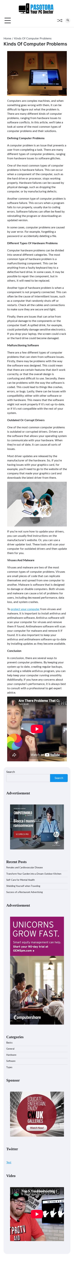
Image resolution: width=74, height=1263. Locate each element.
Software (10, 1061)
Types (9, 1067)
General (10, 1049)
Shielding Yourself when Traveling (23, 886)
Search (10, 771)
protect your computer (25, 609)
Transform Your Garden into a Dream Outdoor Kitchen (33, 874)
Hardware (11, 1055)
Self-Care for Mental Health (20, 880)
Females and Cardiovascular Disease (24, 868)
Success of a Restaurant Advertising (24, 892)
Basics (9, 1043)
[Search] (67, 20)
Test (8, 1162)
